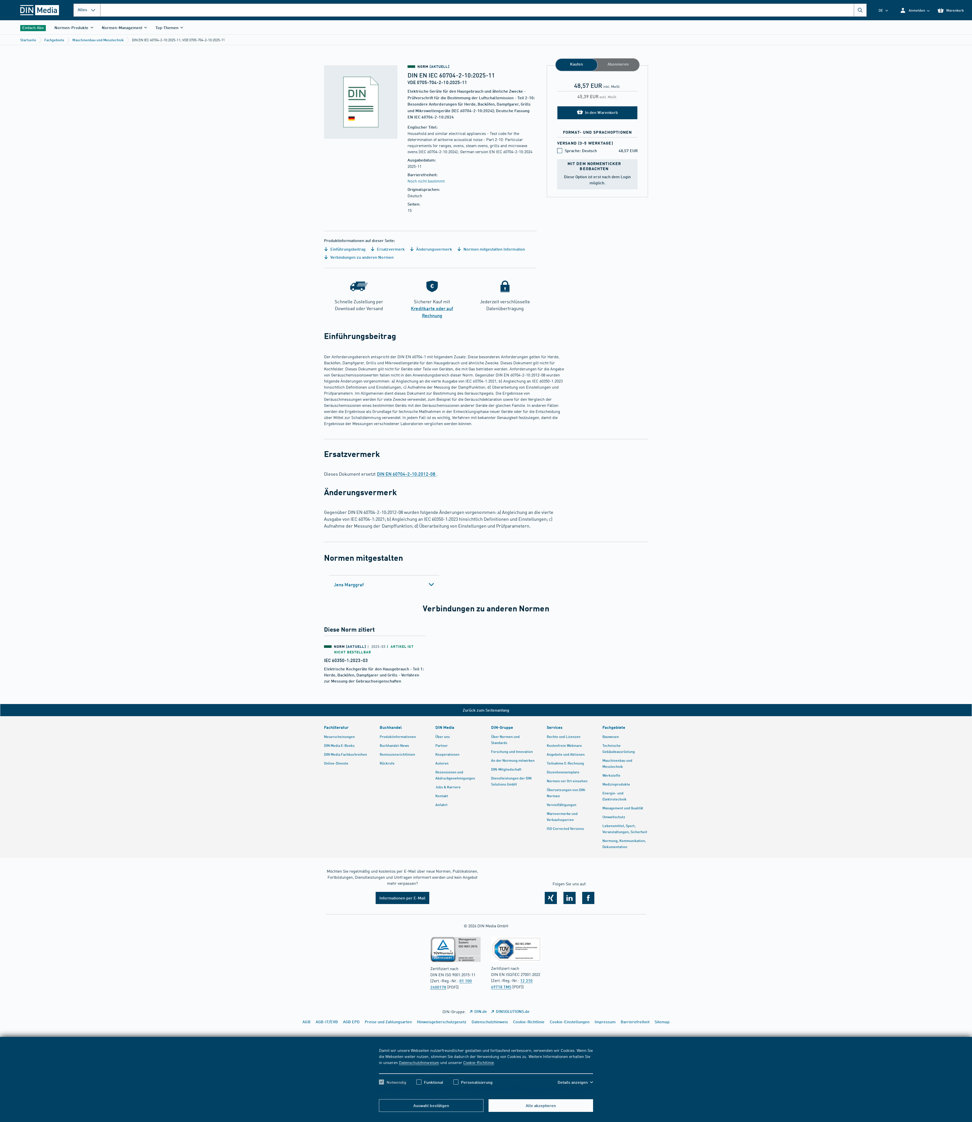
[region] (486, 1070)
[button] (914, 10)
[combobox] (483, 10)
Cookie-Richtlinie (478, 1062)
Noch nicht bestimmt (426, 181)
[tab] (384, 584)
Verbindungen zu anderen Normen (361, 257)
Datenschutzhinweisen (419, 1062)
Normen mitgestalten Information (493, 249)
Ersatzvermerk (390, 249)
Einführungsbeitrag (347, 249)
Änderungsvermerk (433, 249)
